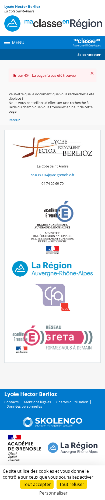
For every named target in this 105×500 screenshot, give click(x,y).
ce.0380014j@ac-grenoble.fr (52, 174)
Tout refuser (71, 484)
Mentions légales (37, 402)
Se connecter (89, 54)
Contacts (11, 402)
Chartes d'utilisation (72, 402)
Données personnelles (24, 406)
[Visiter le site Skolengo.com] (52, 426)
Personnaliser (53, 493)
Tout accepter (37, 484)
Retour (14, 120)
